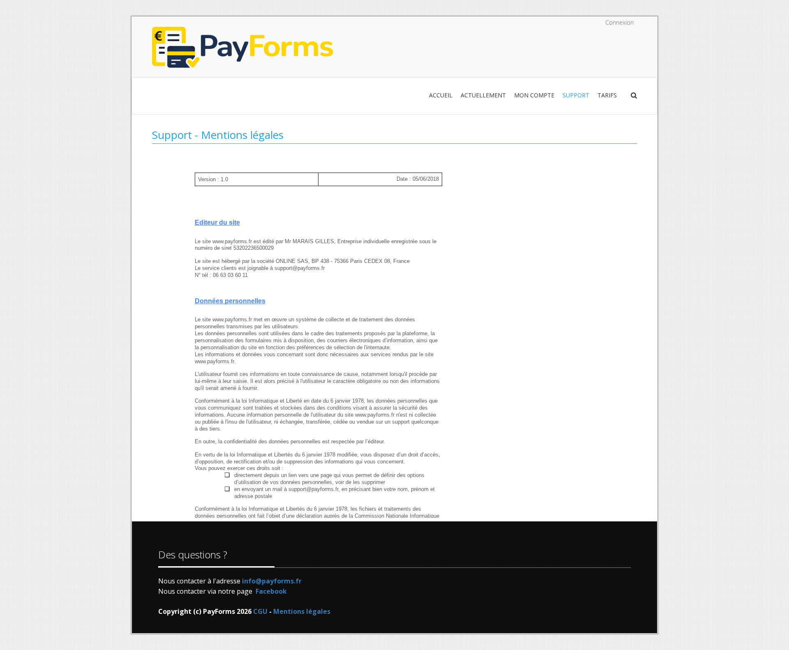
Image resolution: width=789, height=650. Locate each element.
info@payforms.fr (272, 580)
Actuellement (483, 95)
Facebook (271, 591)
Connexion (619, 22)
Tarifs (607, 95)
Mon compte (534, 95)
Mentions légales (301, 611)
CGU (260, 611)
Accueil (440, 95)
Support (576, 95)
